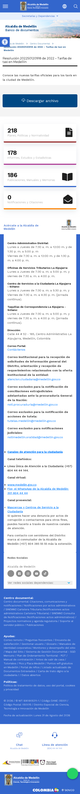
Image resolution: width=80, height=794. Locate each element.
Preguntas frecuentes (39, 639)
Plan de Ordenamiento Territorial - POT (41, 655)
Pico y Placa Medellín (32, 663)
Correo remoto (13, 639)
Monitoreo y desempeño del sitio (54, 647)
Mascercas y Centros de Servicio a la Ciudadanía (33, 509)
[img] (5, 6)
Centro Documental (40, 43)
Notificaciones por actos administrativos (49, 605)
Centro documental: (16, 601)
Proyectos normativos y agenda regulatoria (30, 621)
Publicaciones (35, 624)
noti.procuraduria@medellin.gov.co (32, 404)
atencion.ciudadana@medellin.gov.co (33, 379)
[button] (61, 6)
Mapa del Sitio (15, 651)
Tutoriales (10, 663)
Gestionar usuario (33, 643)
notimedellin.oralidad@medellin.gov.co (35, 437)
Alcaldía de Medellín (14, 43)
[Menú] (7, 6)
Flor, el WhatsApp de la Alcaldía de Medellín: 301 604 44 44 (38, 491)
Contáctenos (16, 349)
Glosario (51, 643)
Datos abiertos (31, 675)
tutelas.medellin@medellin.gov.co (31, 421)
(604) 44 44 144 (54, 748)
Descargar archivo (41, 101)
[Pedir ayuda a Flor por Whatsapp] (72, 773)
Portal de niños (30, 667)
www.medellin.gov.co (21, 484)
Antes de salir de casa (50, 659)
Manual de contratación (19, 659)
